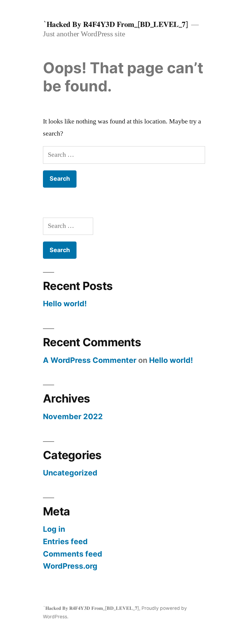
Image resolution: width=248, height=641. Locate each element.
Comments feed (72, 553)
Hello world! (65, 303)
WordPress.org (70, 565)
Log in (54, 529)
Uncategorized (70, 472)
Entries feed (65, 541)
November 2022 (73, 416)
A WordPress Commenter (89, 360)
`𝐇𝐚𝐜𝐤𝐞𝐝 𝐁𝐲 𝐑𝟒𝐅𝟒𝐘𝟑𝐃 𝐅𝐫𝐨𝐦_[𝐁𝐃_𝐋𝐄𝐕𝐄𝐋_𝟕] (115, 24)
